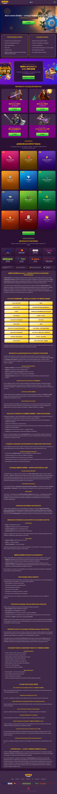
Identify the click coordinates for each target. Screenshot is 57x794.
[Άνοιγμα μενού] (55, 2)
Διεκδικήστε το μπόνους (28, 77)
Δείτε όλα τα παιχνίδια (28, 233)
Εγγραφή (28, 22)
